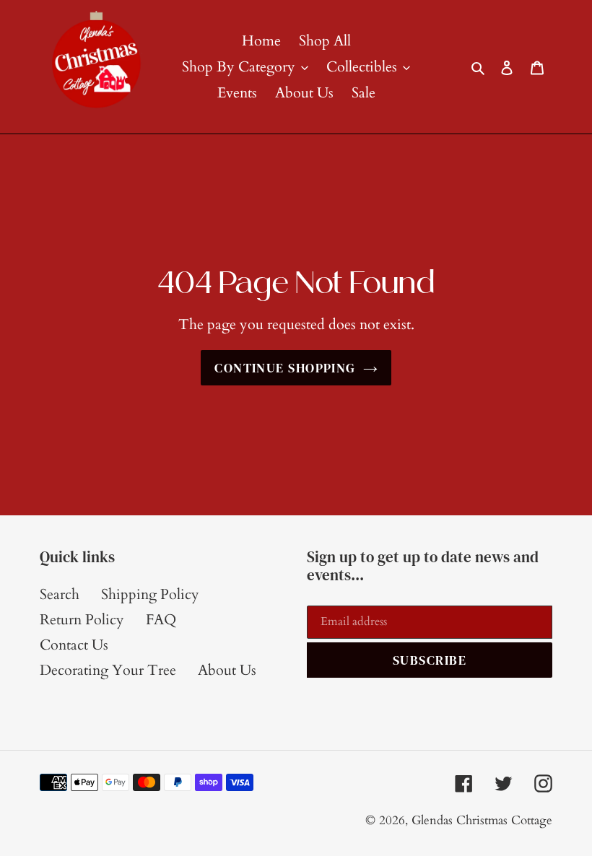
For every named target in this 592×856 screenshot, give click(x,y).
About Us (227, 670)
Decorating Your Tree (108, 670)
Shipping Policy (150, 594)
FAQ (161, 619)
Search (59, 594)
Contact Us (74, 645)
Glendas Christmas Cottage (482, 820)
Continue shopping (284, 368)
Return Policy (82, 619)
